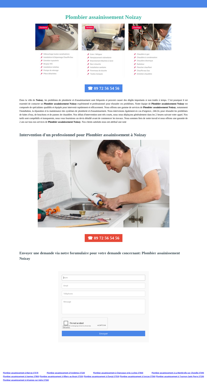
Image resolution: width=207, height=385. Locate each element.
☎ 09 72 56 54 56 (103, 88)
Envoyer (103, 333)
